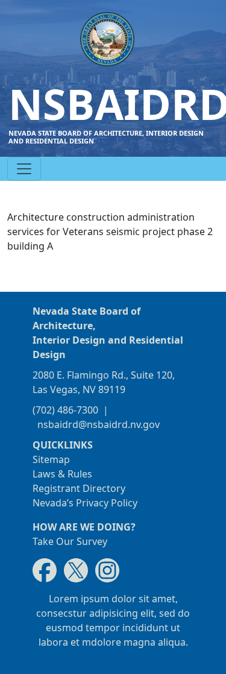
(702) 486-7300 (65, 410)
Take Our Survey (70, 541)
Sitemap (51, 459)
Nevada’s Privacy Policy (85, 502)
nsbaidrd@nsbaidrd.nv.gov (98, 424)
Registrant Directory (79, 488)
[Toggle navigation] (24, 169)
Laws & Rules (62, 473)
